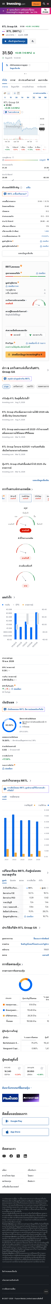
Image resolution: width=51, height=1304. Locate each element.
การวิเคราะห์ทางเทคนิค (16, 489)
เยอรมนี (45, 955)
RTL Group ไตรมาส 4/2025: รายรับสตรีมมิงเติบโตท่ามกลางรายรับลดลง (23, 448)
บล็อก (4, 1170)
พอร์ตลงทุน (6, 1181)
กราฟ (12, 80)
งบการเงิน (42, 80)
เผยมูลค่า (42, 160)
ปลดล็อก (30, 916)
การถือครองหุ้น (11, 964)
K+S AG (7, 1068)
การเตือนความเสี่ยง (8, 1289)
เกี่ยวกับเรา (32, 1170)
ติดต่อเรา (31, 1181)
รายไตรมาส (14, 797)
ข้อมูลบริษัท (15, 87)
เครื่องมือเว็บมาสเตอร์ (10, 1186)
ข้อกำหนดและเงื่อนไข (9, 1271)
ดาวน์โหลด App (8, 1175)
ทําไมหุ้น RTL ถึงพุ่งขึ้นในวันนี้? (16, 398)
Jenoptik (30, 1068)
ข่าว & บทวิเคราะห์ (26, 80)
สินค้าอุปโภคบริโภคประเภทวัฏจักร (35, 944)
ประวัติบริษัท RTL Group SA (19, 927)
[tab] (13, 498)
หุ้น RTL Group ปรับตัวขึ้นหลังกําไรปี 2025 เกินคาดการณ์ (24, 466)
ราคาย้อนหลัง (41, 87)
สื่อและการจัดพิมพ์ (41, 938)
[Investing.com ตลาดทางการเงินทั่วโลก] (16, 3)
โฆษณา (30, 1175)
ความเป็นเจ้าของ (28, 87)
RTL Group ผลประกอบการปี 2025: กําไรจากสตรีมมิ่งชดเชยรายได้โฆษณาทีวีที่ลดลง (25, 431)
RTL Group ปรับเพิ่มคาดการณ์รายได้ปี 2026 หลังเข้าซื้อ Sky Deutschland (25, 414)
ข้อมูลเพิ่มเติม (15, 68)
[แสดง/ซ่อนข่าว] (18, 93)
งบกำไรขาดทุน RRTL (15, 780)
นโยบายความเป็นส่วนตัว (10, 1280)
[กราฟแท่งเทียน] (4, 93)
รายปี (4, 797)
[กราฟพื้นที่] (8, 93)
